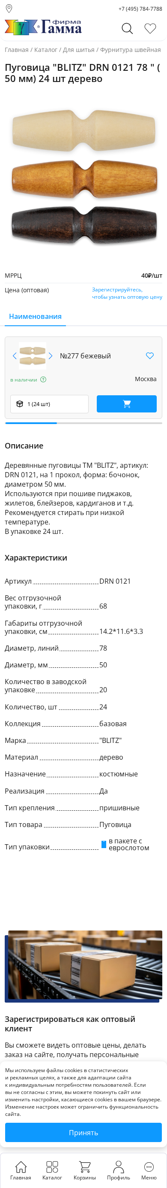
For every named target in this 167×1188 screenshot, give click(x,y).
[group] (83, 177)
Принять (83, 1132)
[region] (83, 380)
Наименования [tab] (35, 316)
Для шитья (79, 49)
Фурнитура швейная (130, 49)
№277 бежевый (85, 356)
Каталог (45, 49)
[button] (50, 356)
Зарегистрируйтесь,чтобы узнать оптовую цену (127, 293)
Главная (17, 49)
